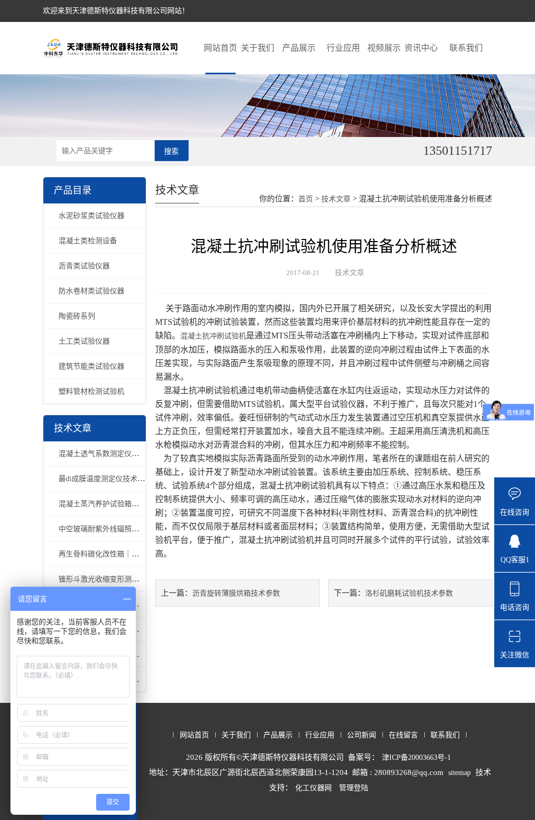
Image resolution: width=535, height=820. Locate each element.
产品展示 (299, 47)
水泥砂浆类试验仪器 (91, 216)
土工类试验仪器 (84, 341)
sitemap (459, 773)
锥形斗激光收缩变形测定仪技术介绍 (117, 579)
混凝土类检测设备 (88, 241)
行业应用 (343, 47)
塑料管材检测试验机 (91, 391)
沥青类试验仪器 (84, 266)
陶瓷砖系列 (77, 316)
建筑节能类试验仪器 (91, 366)
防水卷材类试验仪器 (91, 291)
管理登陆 (353, 788)
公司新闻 (361, 735)
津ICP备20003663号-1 (416, 757)
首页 (305, 199)
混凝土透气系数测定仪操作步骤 (110, 454)
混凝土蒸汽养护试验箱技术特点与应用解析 (128, 504)
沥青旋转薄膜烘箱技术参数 (236, 593)
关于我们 (257, 47)
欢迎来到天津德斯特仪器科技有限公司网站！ (116, 11)
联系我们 (466, 47)
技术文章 (336, 199)
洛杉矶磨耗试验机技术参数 (409, 593)
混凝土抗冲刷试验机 (213, 336)
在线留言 (403, 735)
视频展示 (384, 47)
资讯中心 (421, 47)
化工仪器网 (313, 788)
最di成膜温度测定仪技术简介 (105, 479)
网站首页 (220, 47)
